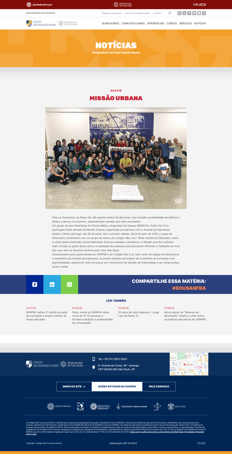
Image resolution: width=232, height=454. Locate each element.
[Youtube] (194, 13)
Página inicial (100, 53)
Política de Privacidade (137, 13)
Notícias (200, 23)
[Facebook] (189, 13)
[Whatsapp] (69, 284)
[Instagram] (199, 13)
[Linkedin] (184, 13)
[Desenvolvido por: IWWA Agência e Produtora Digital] (201, 443)
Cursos (172, 23)
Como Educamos (133, 23)
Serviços (185, 23)
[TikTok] (204, 13)
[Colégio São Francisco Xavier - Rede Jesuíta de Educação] (189, 364)
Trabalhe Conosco (112, 13)
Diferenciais (155, 23)
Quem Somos (110, 23)
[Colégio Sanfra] (54, 23)
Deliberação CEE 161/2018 (123, 443)
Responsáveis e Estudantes (40, 13)
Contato (157, 13)
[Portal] (179, 13)
